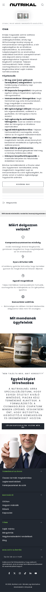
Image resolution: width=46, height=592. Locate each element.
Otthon (5, 23)
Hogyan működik (10, 505)
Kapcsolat (7, 513)
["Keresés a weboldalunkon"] (42, 5)
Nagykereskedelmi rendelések (17, 536)
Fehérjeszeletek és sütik (14, 485)
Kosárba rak (23, 184)
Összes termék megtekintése (17, 478)
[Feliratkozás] (42, 557)
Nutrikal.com (17, 584)
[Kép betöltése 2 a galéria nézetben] (26, 16)
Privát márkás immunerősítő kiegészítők (26, 23)
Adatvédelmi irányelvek (23, 587)
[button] (23, 191)
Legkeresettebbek (11, 481)
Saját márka (8, 529)
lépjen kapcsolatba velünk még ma (23, 426)
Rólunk (5, 509)
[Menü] (4, 5)
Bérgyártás (7, 532)
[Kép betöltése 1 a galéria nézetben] (20, 16)
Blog (4, 540)
